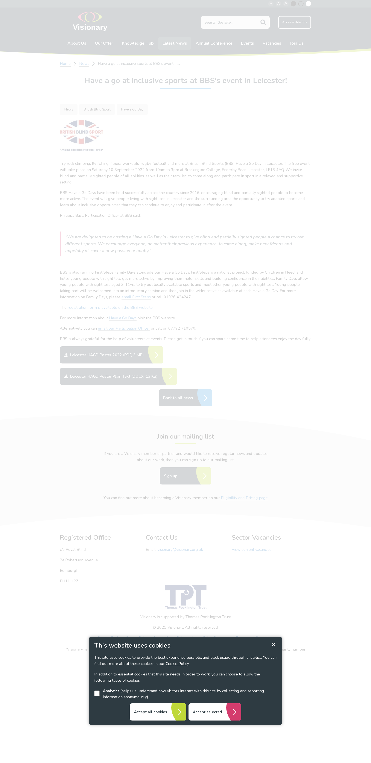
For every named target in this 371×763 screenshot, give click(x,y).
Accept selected (207, 712)
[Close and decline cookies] (273, 644)
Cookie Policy (177, 663)
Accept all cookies (150, 712)
